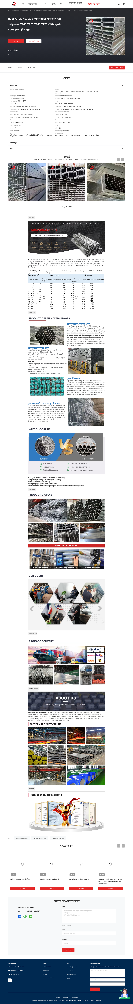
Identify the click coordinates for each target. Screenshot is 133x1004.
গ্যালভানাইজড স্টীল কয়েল (71, 971)
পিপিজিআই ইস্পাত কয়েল (71, 974)
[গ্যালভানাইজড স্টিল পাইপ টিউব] (111, 182)
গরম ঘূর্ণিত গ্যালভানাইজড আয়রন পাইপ (79, 879)
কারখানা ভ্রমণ (45, 970)
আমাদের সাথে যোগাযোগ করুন (48, 978)
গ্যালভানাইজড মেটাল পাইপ (58, 838)
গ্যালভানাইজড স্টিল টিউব (21, 838)
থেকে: (63, 929)
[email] (19, 916)
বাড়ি (9, 10)
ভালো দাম (16, 41)
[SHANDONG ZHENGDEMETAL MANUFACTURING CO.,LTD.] (13, 3)
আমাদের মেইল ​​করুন (34, 41)
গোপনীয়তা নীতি (75, 997)
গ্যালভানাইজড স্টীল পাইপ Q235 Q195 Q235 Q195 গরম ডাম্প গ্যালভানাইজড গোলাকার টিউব (110, 881)
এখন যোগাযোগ (68, 950)
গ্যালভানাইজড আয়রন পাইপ (40, 838)
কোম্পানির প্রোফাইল (47, 967)
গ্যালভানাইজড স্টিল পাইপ (21, 10)
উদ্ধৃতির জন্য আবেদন (117, 67)
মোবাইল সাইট (65, 997)
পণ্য (13, 10)
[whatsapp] (25, 916)
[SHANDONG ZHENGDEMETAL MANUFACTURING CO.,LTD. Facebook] (10, 980)
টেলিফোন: (64, 939)
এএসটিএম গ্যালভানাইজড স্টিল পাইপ (50, 879)
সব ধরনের (68, 978)
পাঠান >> (95, 989)
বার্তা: (63, 907)
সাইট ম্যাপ (57, 997)
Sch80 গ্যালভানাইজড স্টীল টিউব (19, 879)
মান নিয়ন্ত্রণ (45, 974)
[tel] (36, 916)
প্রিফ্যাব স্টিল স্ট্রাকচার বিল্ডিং (71, 967)
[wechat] (30, 916)
